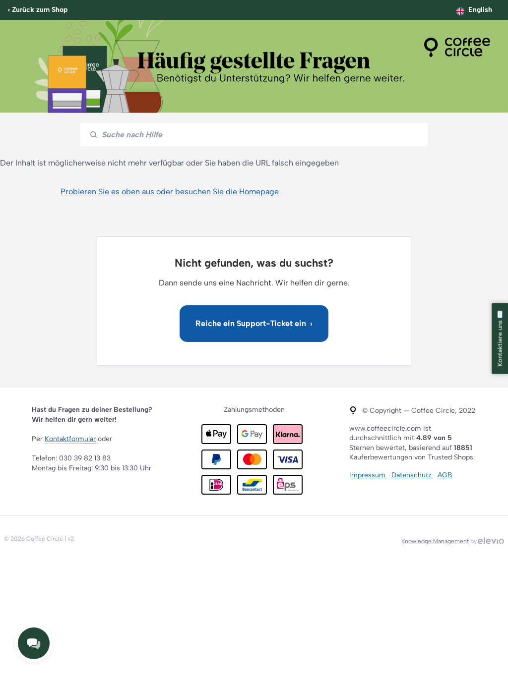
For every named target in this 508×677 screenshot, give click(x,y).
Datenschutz (411, 475)
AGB (445, 475)
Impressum (367, 475)
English (480, 9)
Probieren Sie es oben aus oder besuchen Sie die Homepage (170, 191)
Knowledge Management (435, 541)
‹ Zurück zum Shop (37, 9)
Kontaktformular (70, 439)
